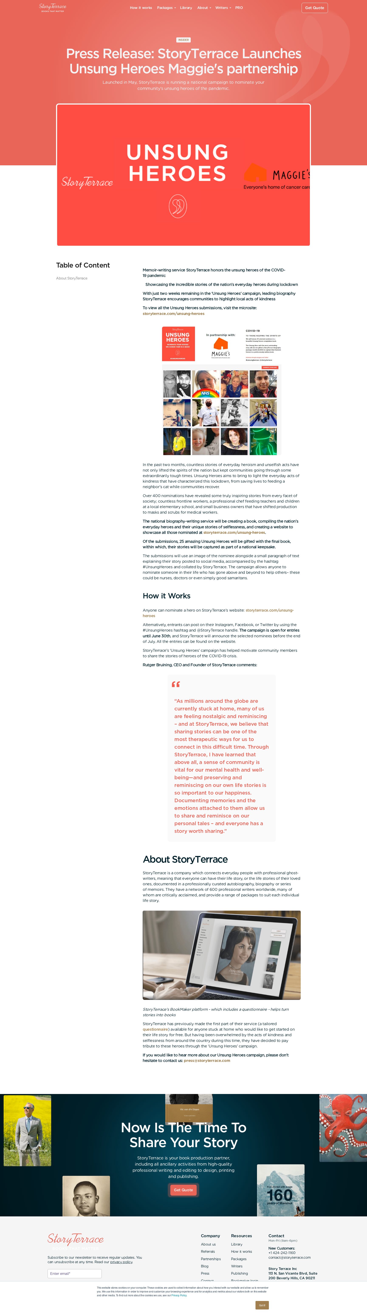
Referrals (208, 1252)
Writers (237, 1266)
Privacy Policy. (179, 1295)
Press (205, 1273)
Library (186, 8)
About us (208, 1244)
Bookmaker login (244, 1281)
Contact (207, 1281)
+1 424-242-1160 (281, 1253)
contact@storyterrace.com (289, 1257)
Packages (238, 1259)
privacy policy (121, 1262)
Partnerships (211, 1259)
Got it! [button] (262, 1305)
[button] (166, 8)
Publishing (239, 1273)
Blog (205, 1266)
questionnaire (155, 1029)
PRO (239, 8)
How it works (141, 8)
